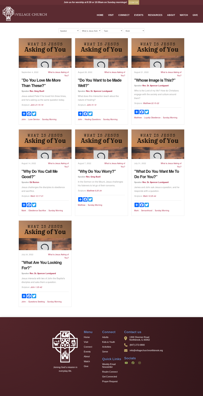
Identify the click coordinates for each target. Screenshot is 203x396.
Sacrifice (42, 210)
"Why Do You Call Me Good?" (40, 173)
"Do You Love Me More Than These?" (41, 82)
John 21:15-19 (37, 104)
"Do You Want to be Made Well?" (99, 82)
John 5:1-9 (91, 104)
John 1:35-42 (36, 287)
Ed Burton (34, 182)
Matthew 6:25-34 (94, 190)
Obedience (155, 117)
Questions (96, 119)
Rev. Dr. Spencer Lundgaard (99, 91)
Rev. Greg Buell (37, 91)
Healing (88, 119)
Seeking (41, 301)
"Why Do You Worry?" (97, 171)
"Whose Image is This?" (154, 80)
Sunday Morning (49, 119)
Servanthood (146, 210)
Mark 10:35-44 (149, 196)
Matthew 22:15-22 (151, 103)
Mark (24, 210)
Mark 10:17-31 (37, 196)
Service (36, 119)
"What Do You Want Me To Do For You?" (156, 173)
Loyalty (147, 117)
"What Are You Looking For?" (42, 265)
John (24, 119)
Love (30, 119)
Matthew (138, 117)
